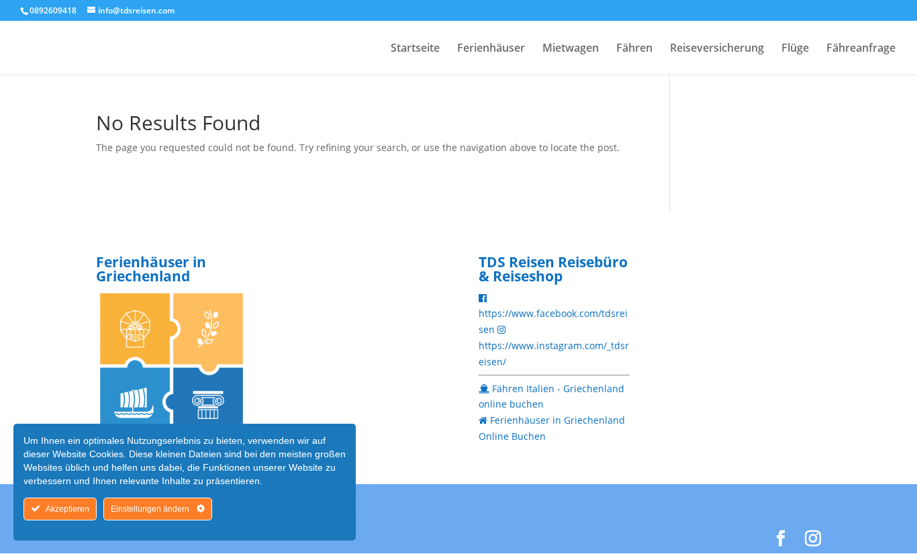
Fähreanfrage (861, 49)
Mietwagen (570, 49)
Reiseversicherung (717, 49)
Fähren (634, 49)
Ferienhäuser (491, 49)
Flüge (795, 49)
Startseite (415, 49)
